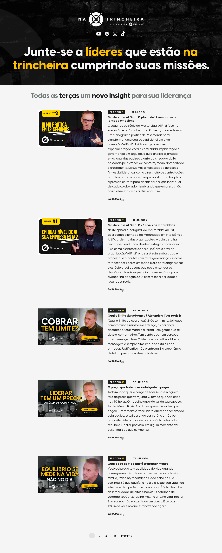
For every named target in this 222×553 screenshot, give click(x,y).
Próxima (126, 535)
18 (115, 535)
